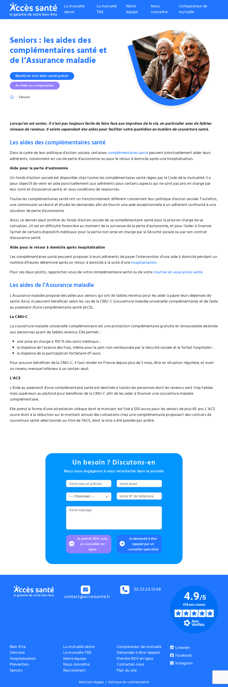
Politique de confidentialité (128, 682)
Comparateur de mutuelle (193, 9)
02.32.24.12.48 (147, 590)
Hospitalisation (23, 659)
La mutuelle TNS (107, 9)
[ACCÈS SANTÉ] (12, 97)
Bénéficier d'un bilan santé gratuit (42, 76)
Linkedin (182, 648)
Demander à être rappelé (138, 653)
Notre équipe (132, 9)
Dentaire (17, 653)
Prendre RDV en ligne (135, 659)
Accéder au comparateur (34, 86)
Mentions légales (91, 682)
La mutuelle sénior (74, 9)
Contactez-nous (130, 665)
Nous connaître (159, 9)
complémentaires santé (128, 153)
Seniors (16, 671)
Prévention (19, 665)
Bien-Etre (18, 647)
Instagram (183, 664)
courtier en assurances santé (178, 272)
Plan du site (127, 671)
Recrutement (74, 671)
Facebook (183, 656)
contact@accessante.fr (87, 597)
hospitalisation (144, 263)
